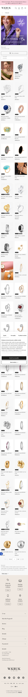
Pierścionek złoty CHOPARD (20, 296)
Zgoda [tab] (4, 335)
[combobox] (14, 58)
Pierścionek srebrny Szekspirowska (18, 75)
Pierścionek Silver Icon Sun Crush (6, 433)
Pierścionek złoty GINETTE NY (7, 157)
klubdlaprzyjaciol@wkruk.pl (8, 660)
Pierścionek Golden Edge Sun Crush (6, 472)
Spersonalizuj (13, 362)
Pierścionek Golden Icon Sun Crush (20, 472)
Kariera (4, 623)
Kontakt (4, 634)
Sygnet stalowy (4, 235)
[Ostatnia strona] (22, 559)
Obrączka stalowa (4, 254)
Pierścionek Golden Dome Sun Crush (7, 552)
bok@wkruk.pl (5, 655)
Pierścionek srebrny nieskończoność (5, 532)
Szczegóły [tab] (13, 335)
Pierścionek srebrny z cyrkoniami (19, 216)
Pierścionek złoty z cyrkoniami (21, 275)
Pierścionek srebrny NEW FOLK (6, 97)
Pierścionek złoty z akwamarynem (4, 511)
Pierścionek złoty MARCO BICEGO (6, 177)
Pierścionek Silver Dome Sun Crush (20, 552)
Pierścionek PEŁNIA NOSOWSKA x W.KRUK (5, 117)
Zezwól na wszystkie (14, 358)
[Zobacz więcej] (25, 13)
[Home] (6, 8)
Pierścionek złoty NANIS (6, 137)
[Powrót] (2, 13)
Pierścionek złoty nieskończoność (4, 413)
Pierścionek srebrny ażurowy (6, 196)
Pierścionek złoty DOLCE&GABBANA (18, 315)
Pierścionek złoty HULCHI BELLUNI (20, 117)
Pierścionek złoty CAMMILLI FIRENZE (20, 255)
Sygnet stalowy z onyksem (20, 235)
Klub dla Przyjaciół (7, 618)
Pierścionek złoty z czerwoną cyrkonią (20, 511)
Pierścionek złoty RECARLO (6, 296)
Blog (3, 628)
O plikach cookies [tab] (22, 335)
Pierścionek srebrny (18, 196)
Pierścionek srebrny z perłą (6, 492)
